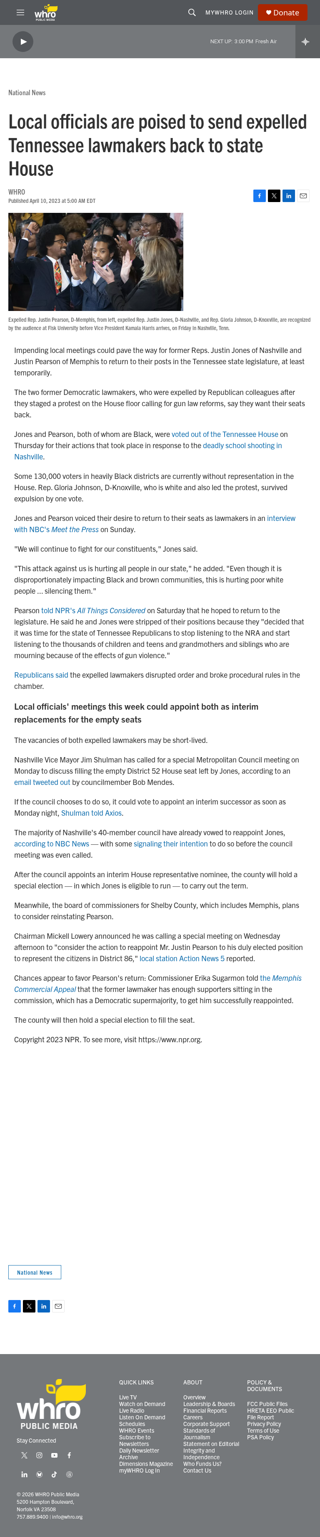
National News (26, 92)
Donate (286, 12)
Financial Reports (205, 1410)
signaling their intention (171, 843)
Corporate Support (206, 1424)
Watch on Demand (142, 1404)
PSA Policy (260, 1437)
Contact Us (197, 1470)
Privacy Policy (264, 1424)
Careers (192, 1417)
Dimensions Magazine (146, 1464)
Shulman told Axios (91, 812)
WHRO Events (136, 1430)
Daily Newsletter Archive (139, 1454)
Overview (194, 1397)
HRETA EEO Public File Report (270, 1414)
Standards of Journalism (199, 1434)
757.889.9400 (32, 1516)
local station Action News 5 (182, 958)
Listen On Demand (142, 1417)
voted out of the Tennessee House (225, 434)
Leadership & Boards (209, 1404)
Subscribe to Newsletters (134, 1440)
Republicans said (41, 674)
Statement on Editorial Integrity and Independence (211, 1451)
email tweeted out (42, 782)
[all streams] (307, 41)
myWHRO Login (229, 12)
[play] (23, 42)
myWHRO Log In (139, 1470)
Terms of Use (263, 1430)
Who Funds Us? (202, 1464)
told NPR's (93, 610)
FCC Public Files (267, 1404)
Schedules (132, 1424)
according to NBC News (51, 843)
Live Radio (131, 1410)
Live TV (128, 1397)
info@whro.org (67, 1516)
